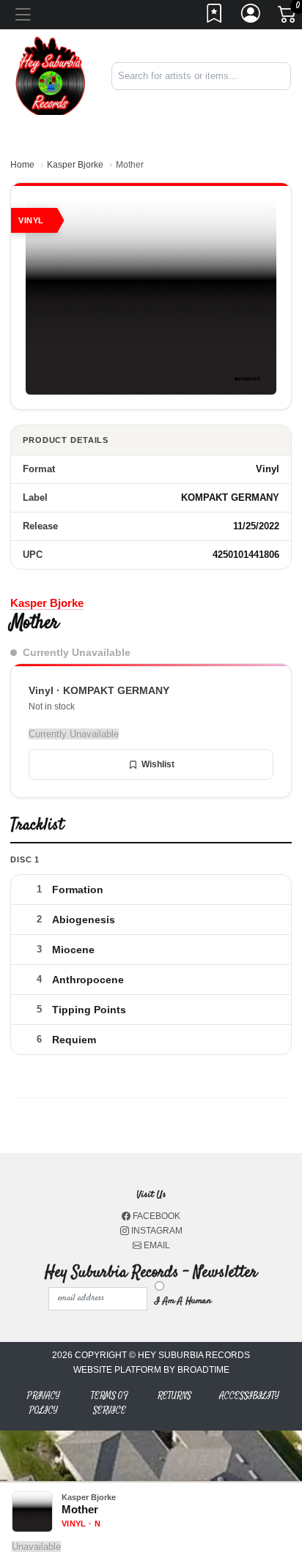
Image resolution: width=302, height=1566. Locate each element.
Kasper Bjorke (75, 165)
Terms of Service (109, 1403)
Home (22, 165)
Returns (174, 1396)
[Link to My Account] (251, 17)
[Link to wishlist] (215, 17)
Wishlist (157, 764)
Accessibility (249, 1396)
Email (155, 1245)
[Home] (50, 75)
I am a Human (183, 1301)
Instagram (156, 1231)
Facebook (155, 1216)
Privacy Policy (43, 1403)
